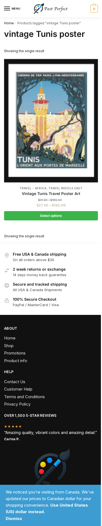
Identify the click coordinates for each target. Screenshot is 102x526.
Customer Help (18, 389)
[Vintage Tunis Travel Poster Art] (51, 121)
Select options (51, 216)
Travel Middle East (65, 188)
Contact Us (14, 381)
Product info (15, 360)
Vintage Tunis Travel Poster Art (51, 193)
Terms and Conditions (24, 396)
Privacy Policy (17, 404)
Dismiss (14, 518)
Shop (9, 345)
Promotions (15, 353)
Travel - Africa (33, 188)
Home (9, 23)
